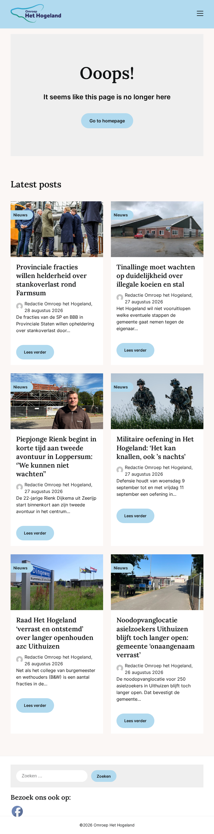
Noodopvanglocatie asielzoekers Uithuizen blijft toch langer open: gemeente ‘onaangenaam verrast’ (155, 637)
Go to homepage (107, 121)
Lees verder (35, 352)
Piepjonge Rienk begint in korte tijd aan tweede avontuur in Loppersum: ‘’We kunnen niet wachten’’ (56, 456)
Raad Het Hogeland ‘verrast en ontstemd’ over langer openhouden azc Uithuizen (54, 633)
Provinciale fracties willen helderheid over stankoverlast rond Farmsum (51, 280)
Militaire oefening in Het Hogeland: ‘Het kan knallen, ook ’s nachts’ (155, 448)
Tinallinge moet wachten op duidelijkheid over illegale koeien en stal (155, 276)
